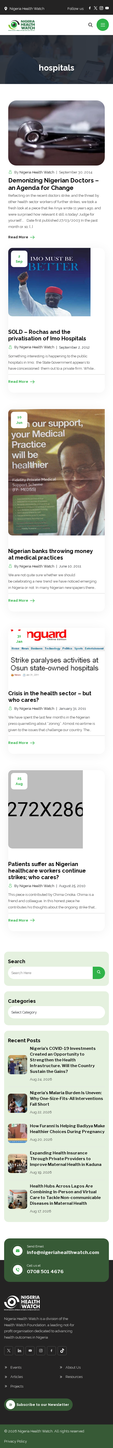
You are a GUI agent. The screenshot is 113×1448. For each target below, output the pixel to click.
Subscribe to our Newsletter (42, 1405)
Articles (16, 1377)
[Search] (99, 973)
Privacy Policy (15, 1441)
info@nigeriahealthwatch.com (63, 1252)
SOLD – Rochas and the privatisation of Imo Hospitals (47, 335)
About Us (73, 1367)
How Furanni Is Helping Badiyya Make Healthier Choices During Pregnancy (67, 1128)
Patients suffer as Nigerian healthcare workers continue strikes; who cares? (47, 871)
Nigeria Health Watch (36, 172)
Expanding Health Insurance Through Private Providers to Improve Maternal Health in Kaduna (65, 1159)
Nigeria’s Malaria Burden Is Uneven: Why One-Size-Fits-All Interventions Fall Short (66, 1098)
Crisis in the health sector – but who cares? (49, 696)
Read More (18, 237)
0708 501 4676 (45, 1271)
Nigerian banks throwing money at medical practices (50, 554)
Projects (16, 1386)
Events (15, 1367)
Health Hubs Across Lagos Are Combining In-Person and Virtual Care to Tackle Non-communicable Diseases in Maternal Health (65, 1195)
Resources (74, 1377)
